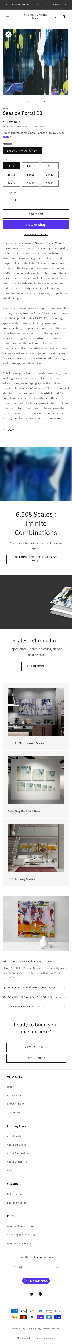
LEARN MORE (36, 666)
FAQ (9, 1170)
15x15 (11, 174)
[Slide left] (28, 101)
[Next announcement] (65, 5)
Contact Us (13, 1112)
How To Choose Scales (20, 1226)
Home (10, 1086)
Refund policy (18, 1328)
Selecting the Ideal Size (21, 1235)
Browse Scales (15, 1103)
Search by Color (16, 1202)
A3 (36, 318)
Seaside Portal (44, 243)
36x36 (50, 183)
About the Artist (16, 1144)
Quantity (12, 192)
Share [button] (10, 429)
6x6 (11, 165)
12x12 (50, 165)
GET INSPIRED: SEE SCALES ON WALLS (36, 559)
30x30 (31, 183)
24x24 (12, 183)
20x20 (50, 174)
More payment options (36, 234)
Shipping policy (25, 1338)
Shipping (20, 126)
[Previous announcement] (7, 5)
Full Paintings (15, 1095)
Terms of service (51, 1328)
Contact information (44, 1338)
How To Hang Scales (19, 1243)
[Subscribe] (57, 1267)
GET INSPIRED (35, 1058)
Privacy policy (34, 1328)
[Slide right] (44, 101)
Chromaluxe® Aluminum (22, 151)
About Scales (15, 1136)
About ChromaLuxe (18, 1153)
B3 (41, 318)
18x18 (30, 174)
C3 (45, 318)
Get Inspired (14, 1194)
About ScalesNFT (17, 1161)
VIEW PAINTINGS (36, 1047)
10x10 (30, 165)
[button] (7, 16)
